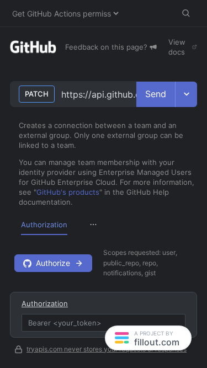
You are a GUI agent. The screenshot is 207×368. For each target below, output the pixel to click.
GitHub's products (67, 192)
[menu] (103, 224)
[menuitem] (44, 224)
